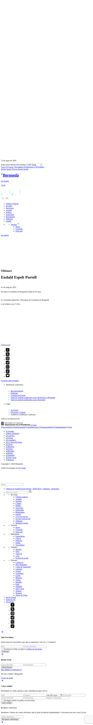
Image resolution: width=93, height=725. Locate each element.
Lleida (18, 576)
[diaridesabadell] (19, 427)
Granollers (19, 573)
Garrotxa (19, 569)
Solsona (19, 591)
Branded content (22, 523)
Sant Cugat (20, 589)
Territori (15, 225)
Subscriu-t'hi (10, 600)
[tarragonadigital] (46, 427)
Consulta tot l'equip (18, 395)
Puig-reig (19, 231)
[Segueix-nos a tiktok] (7, 372)
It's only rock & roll (23, 519)
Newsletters (19, 167)
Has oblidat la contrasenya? (11, 670)
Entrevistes (10, 215)
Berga (18, 227)
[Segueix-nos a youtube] (7, 368)
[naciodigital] (6, 427)
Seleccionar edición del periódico (13, 165)
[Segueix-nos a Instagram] (7, 360)
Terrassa (19, 593)
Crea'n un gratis (7, 678)
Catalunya (19, 562)
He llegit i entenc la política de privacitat (19, 700)
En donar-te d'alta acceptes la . (23, 649)
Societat (9, 206)
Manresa (19, 578)
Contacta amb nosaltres (10, 381)
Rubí (17, 584)
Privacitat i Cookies (18, 412)
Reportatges (10, 217)
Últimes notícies (22, 497)
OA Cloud (22, 468)
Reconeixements (17, 391)
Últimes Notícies (12, 204)
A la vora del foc (22, 517)
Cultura (18, 503)
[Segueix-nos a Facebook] (7, 351)
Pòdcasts (19, 541)
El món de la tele (22, 558)
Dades (18, 543)
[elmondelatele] (60, 427)
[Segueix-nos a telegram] (7, 364)
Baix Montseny (21, 565)
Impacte (19, 549)
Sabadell (19, 586)
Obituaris (9, 219)
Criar (17, 556)
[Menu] (5, 200)
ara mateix (5, 235)
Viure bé (19, 554)
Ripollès (19, 582)
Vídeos (18, 538)
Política (9, 212)
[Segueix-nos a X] (7, 355)
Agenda (9, 210)
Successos (10, 208)
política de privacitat (34, 649)
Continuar (5, 651)
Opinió (8, 221)
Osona (18, 580)
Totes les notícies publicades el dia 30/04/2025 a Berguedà (33, 398)
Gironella (19, 229)
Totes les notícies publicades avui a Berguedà (28, 400)
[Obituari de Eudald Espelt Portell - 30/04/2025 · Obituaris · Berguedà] (10, 175)
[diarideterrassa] (32, 427)
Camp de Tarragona (23, 567)
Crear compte (6, 703)
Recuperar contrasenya (10, 719)
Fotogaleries (20, 536)
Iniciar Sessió (11, 597)
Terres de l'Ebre (21, 595)
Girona (18, 571)
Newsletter (10, 602)
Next (17, 552)
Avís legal (14, 410)
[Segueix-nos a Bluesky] (7, 376)
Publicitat (14, 393)
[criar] (69, 427)
